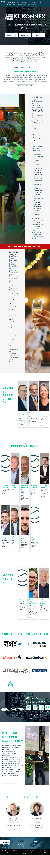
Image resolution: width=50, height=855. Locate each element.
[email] (12, 830)
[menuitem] (11, 2)
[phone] (14, 830)
